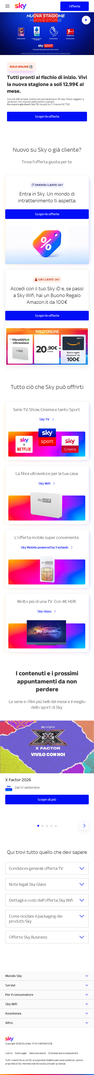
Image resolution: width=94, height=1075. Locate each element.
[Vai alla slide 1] (38, 826)
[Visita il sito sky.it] (20, 6)
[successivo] (84, 825)
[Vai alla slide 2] (43, 826)
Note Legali (20, 1053)
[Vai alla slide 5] (56, 826)
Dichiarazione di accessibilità (63, 1053)
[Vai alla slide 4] (51, 826)
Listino (8, 1053)
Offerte (74, 6)
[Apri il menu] (7, 6)
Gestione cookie (37, 1053)
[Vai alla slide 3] (47, 826)
